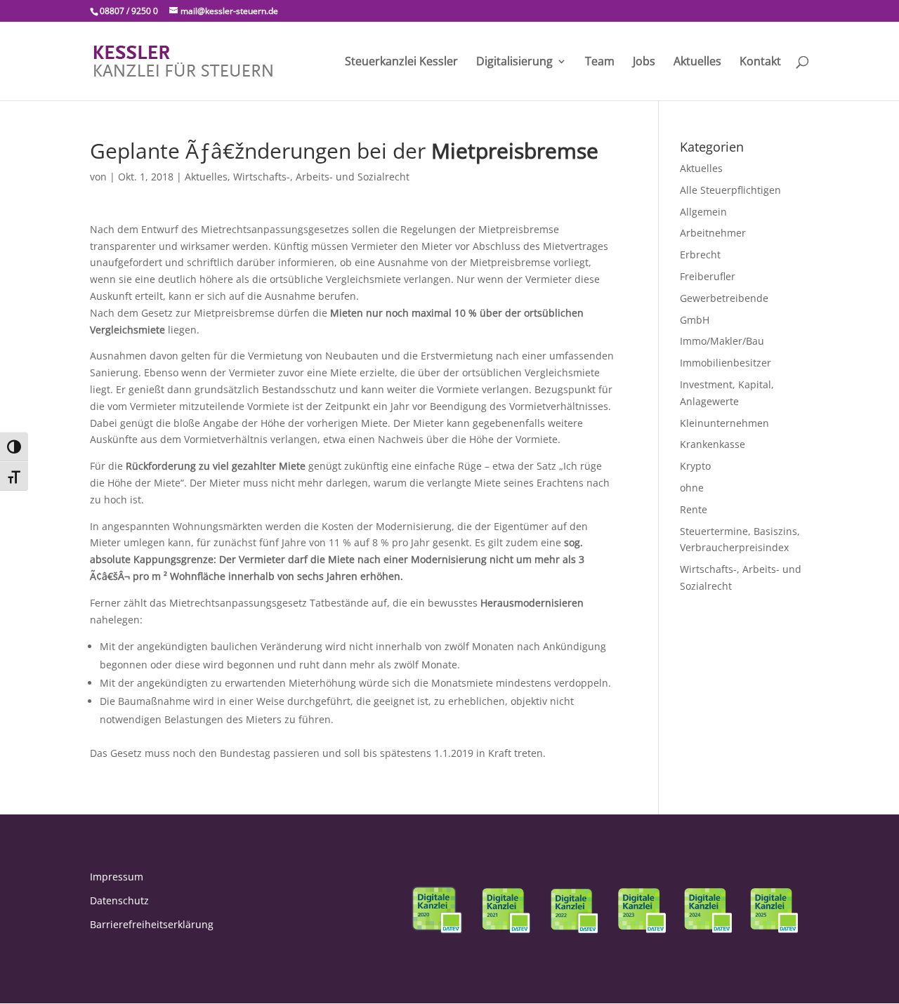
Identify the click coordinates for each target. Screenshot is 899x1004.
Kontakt (760, 62)
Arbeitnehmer (713, 232)
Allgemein (703, 211)
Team (600, 62)
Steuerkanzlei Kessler (401, 62)
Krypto (695, 466)
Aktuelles (697, 62)
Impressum (116, 876)
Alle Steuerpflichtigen (730, 190)
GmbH (694, 319)
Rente (693, 509)
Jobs (644, 62)
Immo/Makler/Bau (722, 341)
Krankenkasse (712, 444)
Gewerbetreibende (724, 298)
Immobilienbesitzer (725, 362)
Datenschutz (119, 900)
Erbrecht (700, 254)
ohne (692, 487)
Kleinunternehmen (724, 423)
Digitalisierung (514, 62)
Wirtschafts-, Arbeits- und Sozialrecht (321, 176)
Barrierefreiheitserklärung (152, 924)
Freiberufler (707, 276)
